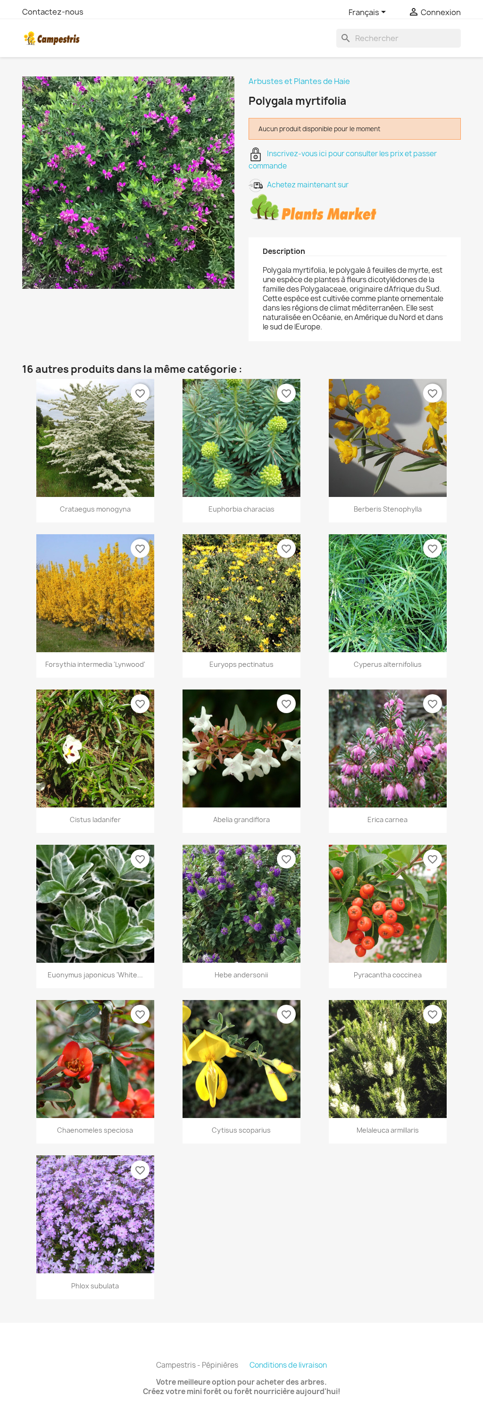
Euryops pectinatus (241, 664)
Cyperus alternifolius (388, 664)
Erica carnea (387, 819)
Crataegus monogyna (95, 508)
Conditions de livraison (288, 1365)
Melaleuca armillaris (388, 1130)
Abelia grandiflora (241, 819)
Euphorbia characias (241, 508)
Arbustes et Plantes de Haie (299, 81)
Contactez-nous (52, 12)
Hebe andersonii (241, 974)
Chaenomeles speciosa (95, 1130)
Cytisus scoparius (241, 1130)
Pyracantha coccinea (388, 974)
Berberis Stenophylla (388, 508)
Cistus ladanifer (95, 819)
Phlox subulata (95, 1285)
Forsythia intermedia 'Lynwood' (95, 664)
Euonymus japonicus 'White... (95, 974)
